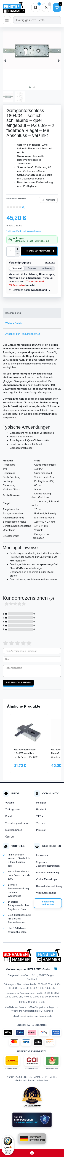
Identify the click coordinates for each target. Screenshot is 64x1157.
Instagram (41, 802)
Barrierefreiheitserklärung (49, 886)
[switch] (8, 1152)
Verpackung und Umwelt (17, 823)
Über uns (10, 836)
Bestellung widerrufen (48, 903)
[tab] (32, 313)
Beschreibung (13, 312)
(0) (23, 207)
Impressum (42, 855)
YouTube (40, 823)
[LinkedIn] (55, 969)
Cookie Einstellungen (47, 879)
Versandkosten (33, 231)
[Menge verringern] (17, 254)
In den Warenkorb (38, 251)
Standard (17, 268)
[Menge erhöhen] (17, 249)
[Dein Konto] (46, 7)
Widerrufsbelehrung (46, 893)
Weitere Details (13, 323)
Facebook (41, 809)
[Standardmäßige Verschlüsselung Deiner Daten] (32, 1119)
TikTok (39, 816)
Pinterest (41, 830)
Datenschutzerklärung (47, 872)
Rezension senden (18, 682)
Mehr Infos (50, 262)
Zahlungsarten (12, 809)
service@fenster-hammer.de (36, 1016)
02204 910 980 (36, 1001)
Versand (9, 802)
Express (32, 268)
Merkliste (50, 200)
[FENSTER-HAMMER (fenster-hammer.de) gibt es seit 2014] (32, 1096)
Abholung (47, 268)
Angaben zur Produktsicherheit (22, 333)
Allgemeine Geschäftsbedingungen (48, 864)
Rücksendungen (13, 830)
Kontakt (9, 816)
